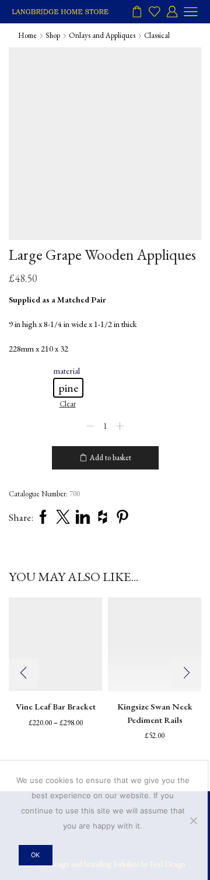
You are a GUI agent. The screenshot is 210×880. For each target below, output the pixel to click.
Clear (68, 404)
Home (27, 35)
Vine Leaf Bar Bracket (56, 706)
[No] (193, 820)
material (66, 370)
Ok (35, 855)
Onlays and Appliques (102, 35)
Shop (53, 35)
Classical (157, 35)
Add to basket (110, 457)
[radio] (68, 387)
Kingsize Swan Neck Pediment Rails (154, 713)
